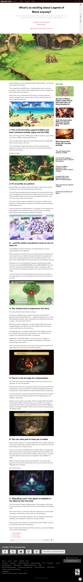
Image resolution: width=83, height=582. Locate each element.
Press (43, 563)
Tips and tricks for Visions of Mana (64, 185)
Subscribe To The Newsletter (53, 551)
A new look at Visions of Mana (64, 192)
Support (15, 561)
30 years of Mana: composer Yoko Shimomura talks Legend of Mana (64, 169)
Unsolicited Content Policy (23, 563)
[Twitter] (13, 552)
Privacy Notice (13, 563)
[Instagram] (37, 552)
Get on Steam (17, 537)
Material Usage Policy (35, 563)
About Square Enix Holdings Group (25, 567)
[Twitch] (29, 552)
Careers (9, 561)
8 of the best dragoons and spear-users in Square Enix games (65, 159)
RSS (39, 565)
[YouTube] (21, 552)
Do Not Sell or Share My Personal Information (11, 569)
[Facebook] (5, 552)
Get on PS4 (16, 535)
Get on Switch (17, 533)
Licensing (58, 563)
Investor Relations (51, 567)
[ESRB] (77, 571)
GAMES (14, 1)
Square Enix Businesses (40, 567)
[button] (80, 579)
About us (4, 561)
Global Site (21, 561)
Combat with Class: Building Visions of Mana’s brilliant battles (63, 178)
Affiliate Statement (17, 565)
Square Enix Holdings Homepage (9, 567)
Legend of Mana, (42, 28)
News (27, 561)
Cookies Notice (50, 563)
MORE (33, 1)
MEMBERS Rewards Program (30, 565)
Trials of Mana (49, 28)
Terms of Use (5, 563)
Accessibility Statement (6, 565)
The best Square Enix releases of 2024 (63, 151)
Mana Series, (35, 28)
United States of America (72, 560)
